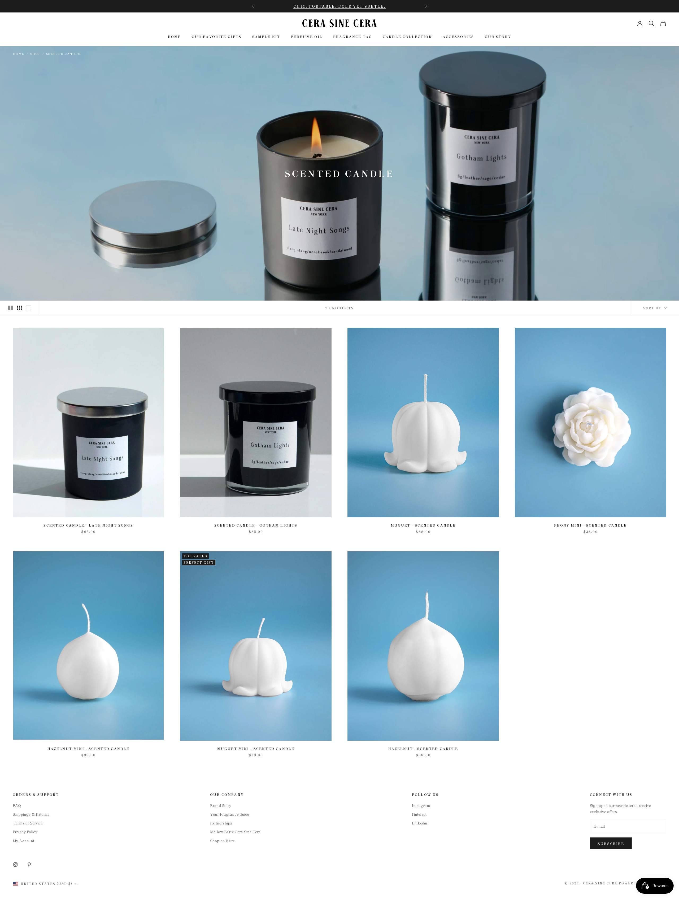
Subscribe (611, 843)
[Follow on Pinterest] (29, 864)
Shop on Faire (222, 840)
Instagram (421, 805)
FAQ (17, 805)
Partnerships (221, 823)
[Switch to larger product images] (10, 308)
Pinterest (419, 814)
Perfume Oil (307, 36)
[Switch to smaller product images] (19, 308)
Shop (35, 54)
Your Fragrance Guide (229, 814)
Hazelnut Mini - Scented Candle (88, 748)
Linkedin (419, 823)
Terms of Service (28, 823)
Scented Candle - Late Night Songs (88, 525)
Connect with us (611, 794)
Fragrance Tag (352, 36)
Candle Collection (407, 36)
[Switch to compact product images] (28, 308)
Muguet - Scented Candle (423, 525)
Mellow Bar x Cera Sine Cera (235, 831)
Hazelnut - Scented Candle (423, 748)
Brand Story (220, 805)
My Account (23, 840)
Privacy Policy (25, 831)
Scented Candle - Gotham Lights (256, 525)
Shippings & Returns (31, 814)
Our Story (498, 36)
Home (174, 36)
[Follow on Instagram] (15, 864)
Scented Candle (63, 54)
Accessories (458, 36)
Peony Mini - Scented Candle (590, 525)
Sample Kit (266, 36)
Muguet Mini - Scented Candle (255, 748)
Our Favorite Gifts (217, 36)
